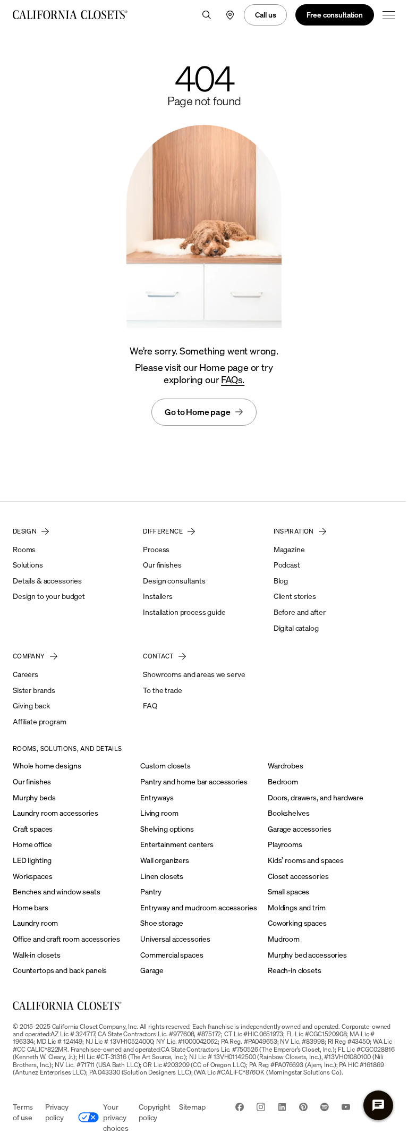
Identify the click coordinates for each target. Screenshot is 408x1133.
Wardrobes (285, 765)
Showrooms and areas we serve (194, 674)
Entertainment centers (177, 844)
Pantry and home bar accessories (194, 781)
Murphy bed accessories (307, 955)
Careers (25, 674)
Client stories (295, 596)
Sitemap (192, 1107)
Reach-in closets (294, 970)
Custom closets (165, 765)
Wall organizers (164, 860)
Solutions (28, 565)
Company (29, 656)
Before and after (300, 612)
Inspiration (294, 531)
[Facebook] (239, 1108)
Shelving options (167, 829)
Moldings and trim (297, 907)
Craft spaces (33, 829)
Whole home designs (47, 765)
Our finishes (162, 565)
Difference (163, 531)
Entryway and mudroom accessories (198, 907)
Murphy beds (34, 797)
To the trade (162, 690)
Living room (159, 813)
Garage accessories (299, 829)
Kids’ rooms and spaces (306, 860)
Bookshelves (288, 813)
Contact (158, 656)
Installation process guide (184, 612)
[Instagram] (261, 1108)
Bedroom (283, 781)
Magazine (289, 549)
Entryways (157, 797)
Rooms (24, 549)
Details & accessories (47, 581)
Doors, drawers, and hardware (315, 797)
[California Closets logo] (71, 15)
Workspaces (33, 876)
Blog (281, 581)
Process (156, 549)
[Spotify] (324, 1108)
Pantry (151, 891)
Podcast (287, 565)
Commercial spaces (171, 955)
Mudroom (284, 939)
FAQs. (232, 379)
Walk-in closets (37, 955)
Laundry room (35, 923)
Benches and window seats (56, 891)
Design (25, 531)
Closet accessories (298, 876)
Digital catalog (296, 628)
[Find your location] (230, 14)
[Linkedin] (282, 1108)
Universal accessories (175, 939)
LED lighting (32, 860)
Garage (152, 970)
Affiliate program (39, 721)
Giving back (31, 705)
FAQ (150, 705)
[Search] (206, 14)
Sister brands (34, 690)
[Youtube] (346, 1108)
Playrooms (285, 844)
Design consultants (174, 581)
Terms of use (23, 1112)
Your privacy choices (115, 1117)
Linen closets (161, 876)
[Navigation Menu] (388, 15)
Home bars (30, 907)
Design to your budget (49, 596)
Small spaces (288, 891)
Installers (158, 596)
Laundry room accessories (55, 813)
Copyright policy (155, 1112)
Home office (32, 844)
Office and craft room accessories (66, 939)
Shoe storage (161, 923)
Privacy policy (57, 1112)
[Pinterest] (303, 1108)
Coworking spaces (297, 923)
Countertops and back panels (60, 970)
